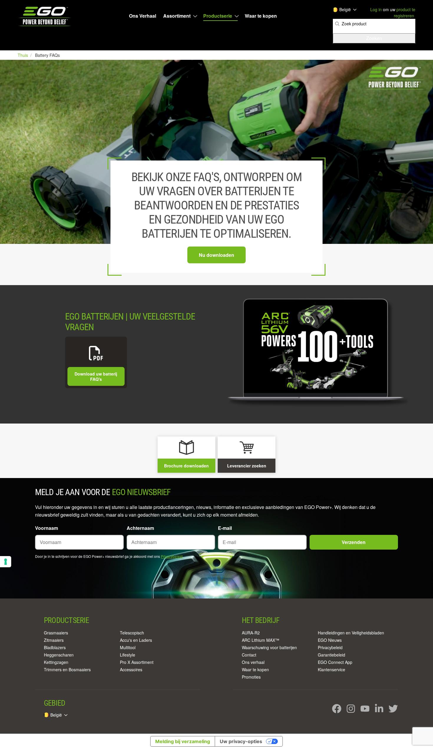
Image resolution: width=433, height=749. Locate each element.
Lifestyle (127, 655)
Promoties (251, 677)
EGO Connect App (335, 662)
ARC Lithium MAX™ (260, 640)
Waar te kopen (261, 16)
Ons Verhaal (142, 16)
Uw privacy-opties (241, 741)
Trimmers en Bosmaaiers (67, 669)
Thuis (23, 55)
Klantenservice (331, 669)
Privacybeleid (172, 556)
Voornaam (46, 528)
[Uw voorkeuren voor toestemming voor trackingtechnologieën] (5, 561)
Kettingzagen (56, 662)
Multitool (127, 647)
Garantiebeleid (331, 655)
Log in (376, 9)
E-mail (225, 528)
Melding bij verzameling (182, 741)
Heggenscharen (59, 655)
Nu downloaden (216, 255)
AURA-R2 (251, 633)
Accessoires (131, 669)
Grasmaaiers (56, 633)
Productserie (217, 16)
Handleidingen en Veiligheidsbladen (351, 633)
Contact (249, 655)
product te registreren (404, 12)
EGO (45, 16)
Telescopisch (132, 633)
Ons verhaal (253, 662)
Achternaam (140, 528)
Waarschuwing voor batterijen (269, 647)
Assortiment (177, 16)
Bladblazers (55, 647)
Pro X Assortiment (136, 662)
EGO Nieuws (330, 640)
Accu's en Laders (136, 640)
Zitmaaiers (54, 640)
